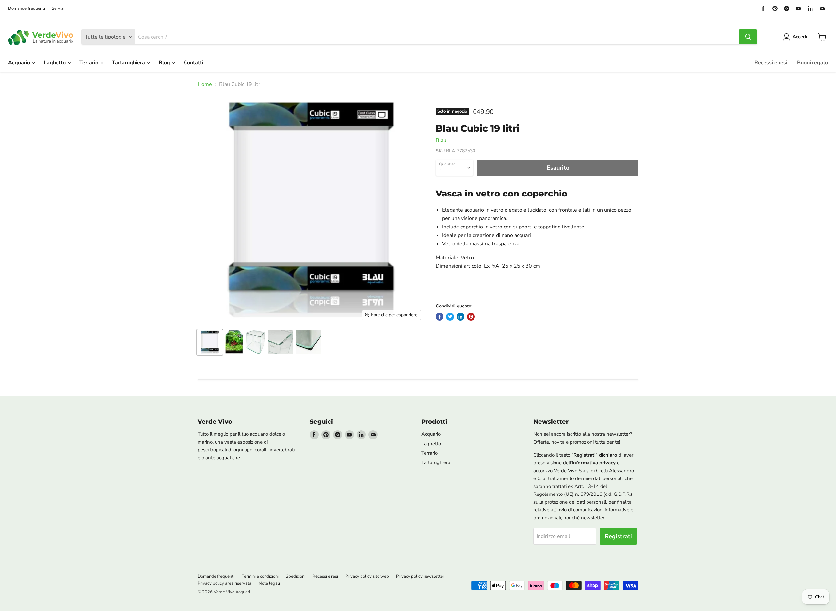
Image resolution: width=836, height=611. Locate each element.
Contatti (193, 62)
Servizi (58, 8)
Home (205, 84)
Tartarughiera (129, 62)
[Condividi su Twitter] (450, 317)
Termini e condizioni (260, 576)
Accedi (799, 36)
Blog (165, 62)
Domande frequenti (26, 8)
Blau (441, 140)
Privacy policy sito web (367, 576)
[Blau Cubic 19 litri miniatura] (210, 342)
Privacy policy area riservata (224, 583)
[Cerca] (748, 36)
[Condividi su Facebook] (439, 317)
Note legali (269, 583)
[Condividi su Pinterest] (471, 317)
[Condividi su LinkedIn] (460, 317)
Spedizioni (295, 576)
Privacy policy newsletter (420, 576)
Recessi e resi (770, 62)
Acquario (19, 62)
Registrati (618, 536)
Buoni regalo (812, 62)
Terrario (89, 62)
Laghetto (55, 62)
